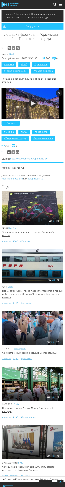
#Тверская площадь (15, 70)
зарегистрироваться (12, 178)
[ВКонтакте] (9, 48)
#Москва (9, 64)
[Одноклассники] (13, 48)
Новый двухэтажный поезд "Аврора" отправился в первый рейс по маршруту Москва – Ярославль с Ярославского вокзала (32, 294)
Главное (8, 14)
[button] (32, 103)
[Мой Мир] (18, 48)
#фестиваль (40, 64)
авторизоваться (36, 178)
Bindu (12, 54)
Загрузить (32, 26)
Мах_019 (12, 228)
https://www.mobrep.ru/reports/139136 (29, 158)
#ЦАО (24, 64)
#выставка (26, 476)
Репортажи (22, 14)
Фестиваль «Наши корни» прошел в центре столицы (29, 352)
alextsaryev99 (20, 349)
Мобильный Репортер (10, 4)
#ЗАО (15, 241)
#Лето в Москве (28, 417)
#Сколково (25, 241)
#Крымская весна (43, 70)
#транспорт (26, 303)
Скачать (10, 123)
